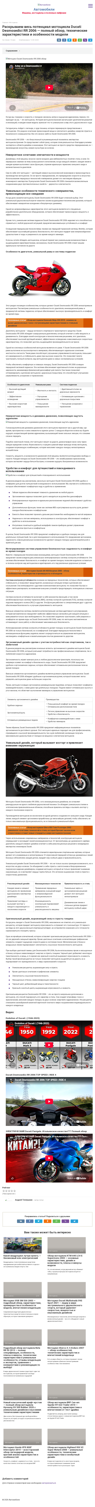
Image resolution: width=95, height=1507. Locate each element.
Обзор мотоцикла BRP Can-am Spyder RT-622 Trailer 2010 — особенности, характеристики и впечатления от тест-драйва (65, 1406)
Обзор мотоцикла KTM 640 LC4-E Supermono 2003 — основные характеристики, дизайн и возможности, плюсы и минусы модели (65, 1260)
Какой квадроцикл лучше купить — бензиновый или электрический (22, 1256)
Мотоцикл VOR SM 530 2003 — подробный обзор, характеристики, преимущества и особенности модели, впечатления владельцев (22, 1304)
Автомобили (44, 9)
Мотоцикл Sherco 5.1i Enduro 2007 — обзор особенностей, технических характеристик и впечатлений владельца (66, 1352)
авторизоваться (49, 1483)
